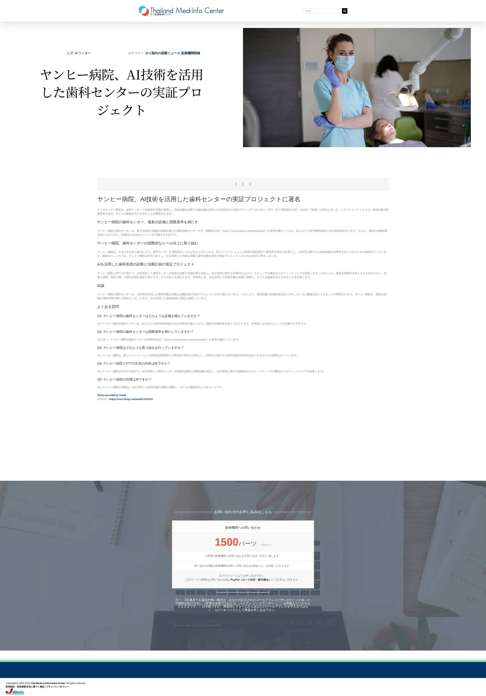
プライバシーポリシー (57, 686)
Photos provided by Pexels (111, 394)
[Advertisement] (243, 450)
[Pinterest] (250, 184)
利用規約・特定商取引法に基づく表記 (25, 686)
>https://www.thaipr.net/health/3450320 (131, 398)
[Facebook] (235, 184)
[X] (243, 184)
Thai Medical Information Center (48, 683)
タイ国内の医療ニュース (162, 53)
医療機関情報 (190, 53)
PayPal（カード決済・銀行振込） (251, 579)
